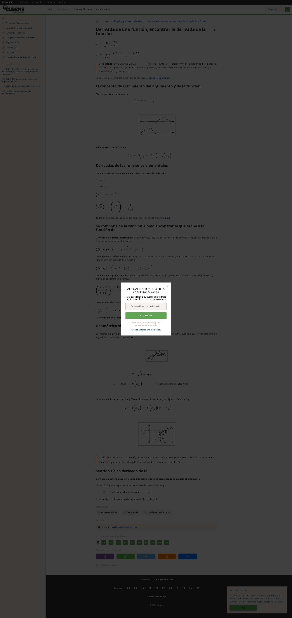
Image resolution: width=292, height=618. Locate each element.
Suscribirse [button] (146, 315)
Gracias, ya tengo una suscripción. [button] (146, 329)
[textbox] (146, 306)
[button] (167, 286)
